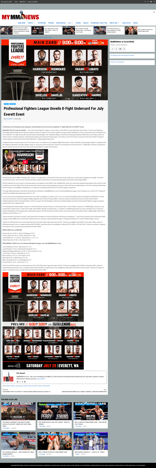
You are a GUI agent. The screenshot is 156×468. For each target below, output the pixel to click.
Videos (135, 23)
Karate (85, 23)
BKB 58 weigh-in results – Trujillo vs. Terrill (90, 452)
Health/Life (126, 23)
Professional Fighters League (33, 386)
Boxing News (42, 404)
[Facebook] (18, 382)
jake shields (19, 386)
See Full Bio (41, 379)
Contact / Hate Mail (32, 1)
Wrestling (113, 23)
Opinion (51, 23)
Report (78, 454)
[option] (15, 30)
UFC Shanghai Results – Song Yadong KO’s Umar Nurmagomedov (114, 30)
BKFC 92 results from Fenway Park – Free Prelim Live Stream (83, 30)
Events (30, 23)
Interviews (42, 23)
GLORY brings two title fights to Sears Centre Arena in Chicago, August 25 (26, 390)
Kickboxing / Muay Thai (99, 23)
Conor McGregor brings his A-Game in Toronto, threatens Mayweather (84, 390)
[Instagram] (22, 382)
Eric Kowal (9, 119)
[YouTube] (25, 382)
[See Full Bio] (46, 379)
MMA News (23, 1)
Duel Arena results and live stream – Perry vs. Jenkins (51, 30)
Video (64, 404)
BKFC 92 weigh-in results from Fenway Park (53, 452)
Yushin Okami (46, 386)
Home (16, 1)
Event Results (51, 404)
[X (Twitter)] (20, 382)
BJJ (69, 23)
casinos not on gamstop (117, 62)
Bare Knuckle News (80, 404)
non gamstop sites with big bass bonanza (122, 55)
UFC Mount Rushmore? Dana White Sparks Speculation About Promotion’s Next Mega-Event (17, 424)
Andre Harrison (10, 386)
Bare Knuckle (61, 23)
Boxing (78, 23)
